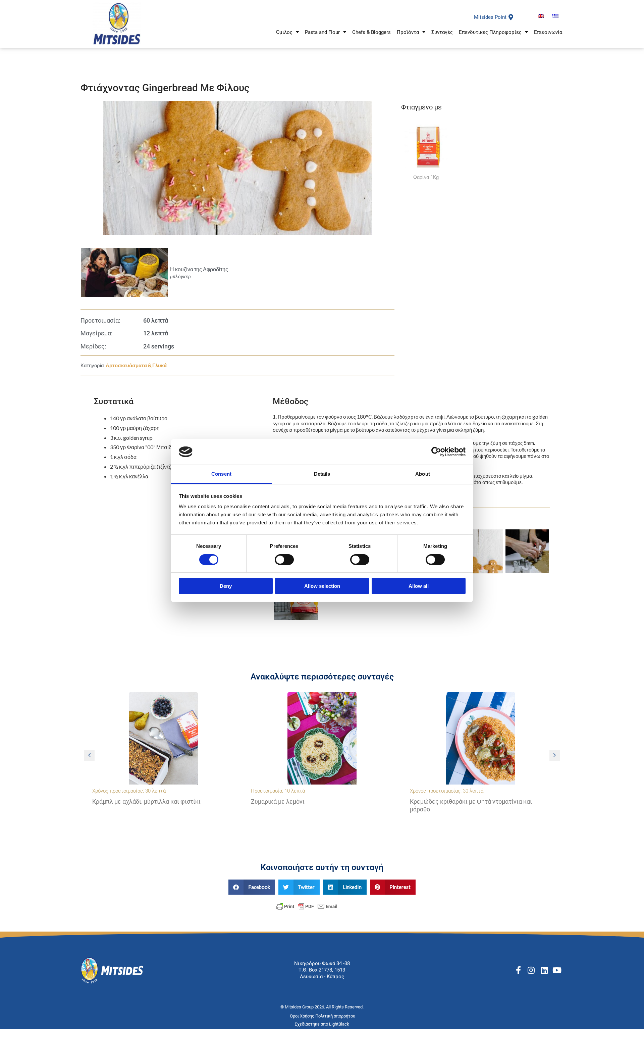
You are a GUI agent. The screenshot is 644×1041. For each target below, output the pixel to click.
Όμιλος (284, 32)
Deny (226, 586)
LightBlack (339, 1024)
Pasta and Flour (322, 32)
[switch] (284, 559)
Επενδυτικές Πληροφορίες (490, 32)
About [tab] (422, 474)
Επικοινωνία (548, 32)
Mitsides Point (490, 17)
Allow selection (322, 586)
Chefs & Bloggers (371, 32)
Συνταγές (442, 32)
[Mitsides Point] (511, 17)
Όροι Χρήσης (302, 1016)
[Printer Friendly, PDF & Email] (306, 906)
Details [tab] (322, 474)
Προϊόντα (408, 32)
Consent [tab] (221, 474)
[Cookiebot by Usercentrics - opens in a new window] (436, 452)
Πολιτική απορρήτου (335, 1016)
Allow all (419, 586)
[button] (554, 755)
